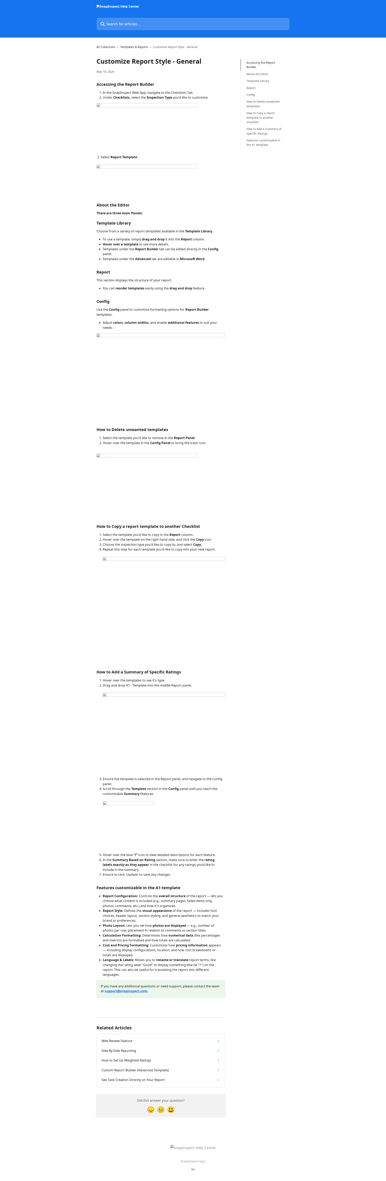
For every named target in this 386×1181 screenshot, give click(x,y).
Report (251, 88)
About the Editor (257, 74)
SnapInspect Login (193, 1161)
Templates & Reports (134, 47)
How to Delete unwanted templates (263, 104)
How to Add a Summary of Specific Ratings (263, 131)
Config (250, 95)
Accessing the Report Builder (260, 65)
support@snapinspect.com (126, 991)
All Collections (105, 47)
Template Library (257, 81)
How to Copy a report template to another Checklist (260, 117)
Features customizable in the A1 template (263, 142)
